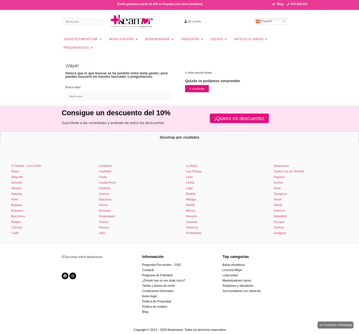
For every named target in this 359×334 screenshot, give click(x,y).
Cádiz (15, 233)
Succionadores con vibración (242, 291)
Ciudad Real (107, 182)
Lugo (189, 188)
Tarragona (280, 193)
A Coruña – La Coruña (26, 165)
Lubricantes (230, 275)
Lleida (190, 182)
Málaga (191, 199)
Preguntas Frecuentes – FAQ (161, 264)
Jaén (102, 233)
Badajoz (16, 205)
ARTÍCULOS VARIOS (248, 39)
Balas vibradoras (234, 264)
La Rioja (191, 165)
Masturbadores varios (237, 280)
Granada (104, 210)
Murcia (190, 210)
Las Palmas (194, 171)
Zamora (279, 227)
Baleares (17, 210)
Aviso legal (149, 296)
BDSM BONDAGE (157, 39)
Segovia (279, 177)
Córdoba (104, 188)
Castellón (105, 171)
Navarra (191, 216)
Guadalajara (107, 216)
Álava (15, 171)
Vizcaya (279, 221)
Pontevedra (193, 233)
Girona (103, 205)
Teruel (278, 199)
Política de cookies (154, 306)
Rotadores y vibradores (238, 285)
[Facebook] (65, 276)
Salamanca (281, 165)
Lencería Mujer (232, 270)
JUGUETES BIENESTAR (81, 39)
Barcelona (18, 216)
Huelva (103, 221)
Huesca (104, 227)
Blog (145, 311)
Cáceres (16, 227)
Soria (277, 188)
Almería (16, 188)
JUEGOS (217, 39)
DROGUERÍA (190, 39)
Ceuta (103, 177)
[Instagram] (72, 276)
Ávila (14, 199)
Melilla (190, 205)
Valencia (279, 210)
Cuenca (104, 193)
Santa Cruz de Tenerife (289, 171)
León (189, 177)
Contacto (148, 270)
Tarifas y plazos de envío (158, 285)
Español (266, 21)
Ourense (191, 221)
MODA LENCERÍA (121, 39)
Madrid (190, 193)
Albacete (17, 177)
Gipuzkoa (105, 199)
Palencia (192, 227)
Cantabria (105, 165)
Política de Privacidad (156, 301)
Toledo (278, 205)
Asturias (16, 193)
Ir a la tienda (197, 88)
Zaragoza (280, 233)
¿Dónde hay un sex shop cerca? (163, 280)
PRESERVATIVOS (76, 47)
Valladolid (280, 216)
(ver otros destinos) (188, 4)
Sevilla (278, 182)
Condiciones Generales (158, 291)
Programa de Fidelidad (157, 275)
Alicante (16, 182)
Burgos (16, 221)
